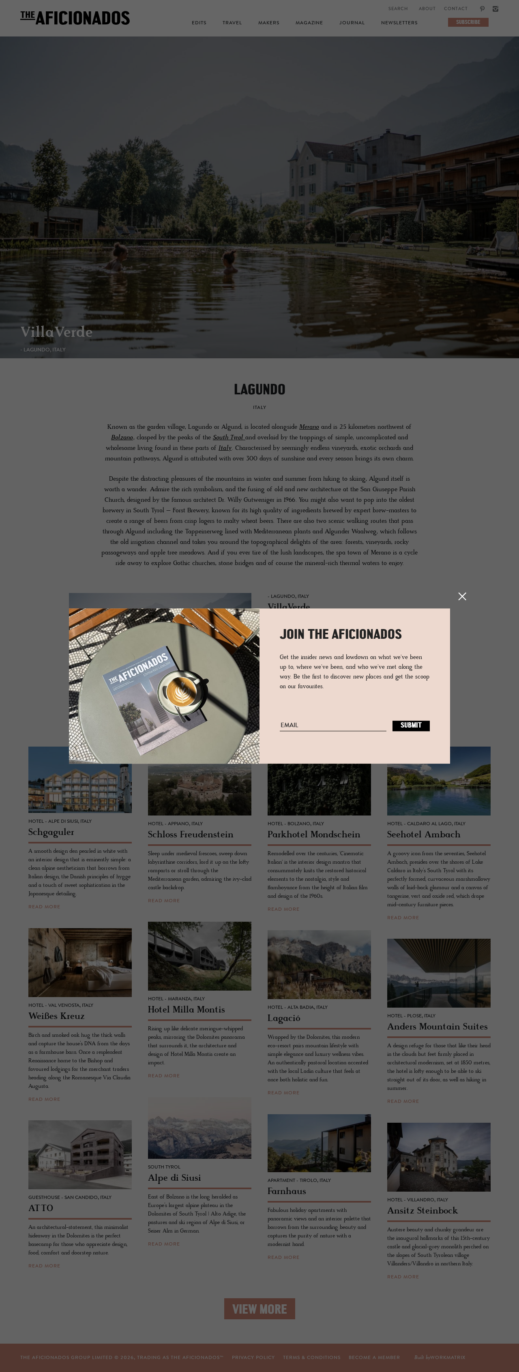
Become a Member (374, 1357)
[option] (259, 205)
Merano (309, 427)
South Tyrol (229, 438)
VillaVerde (56, 333)
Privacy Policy (253, 1357)
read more (44, 907)
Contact (456, 9)
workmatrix (447, 1357)
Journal (352, 23)
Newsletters (399, 23)
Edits (199, 23)
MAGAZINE (309, 23)
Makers (268, 23)
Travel (232, 23)
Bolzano (122, 438)
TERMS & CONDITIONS (312, 1357)
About (427, 9)
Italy (225, 448)
